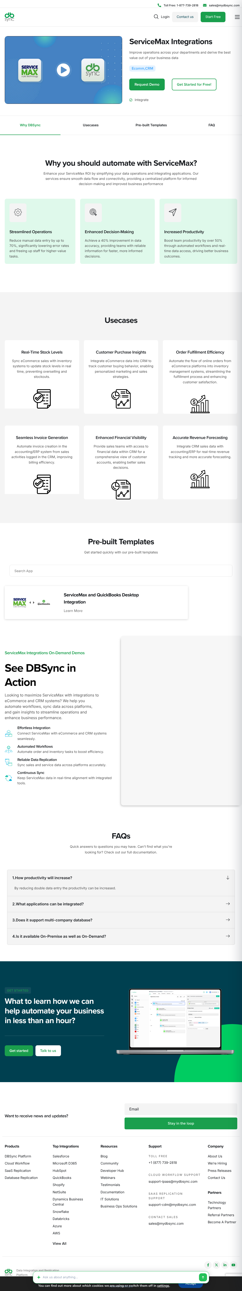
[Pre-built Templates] (151, 125)
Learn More (73, 610)
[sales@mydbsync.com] (221, 5)
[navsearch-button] (156, 17)
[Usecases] (90, 125)
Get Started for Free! (194, 84)
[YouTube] (233, 1265)
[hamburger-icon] (237, 17)
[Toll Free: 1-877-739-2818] (178, 5)
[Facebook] (208, 1265)
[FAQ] (212, 125)
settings (163, 1286)
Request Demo (146, 84)
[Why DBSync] (30, 125)
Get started (18, 1050)
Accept (191, 1283)
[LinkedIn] (225, 1265)
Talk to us (48, 1050)
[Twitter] (216, 1265)
